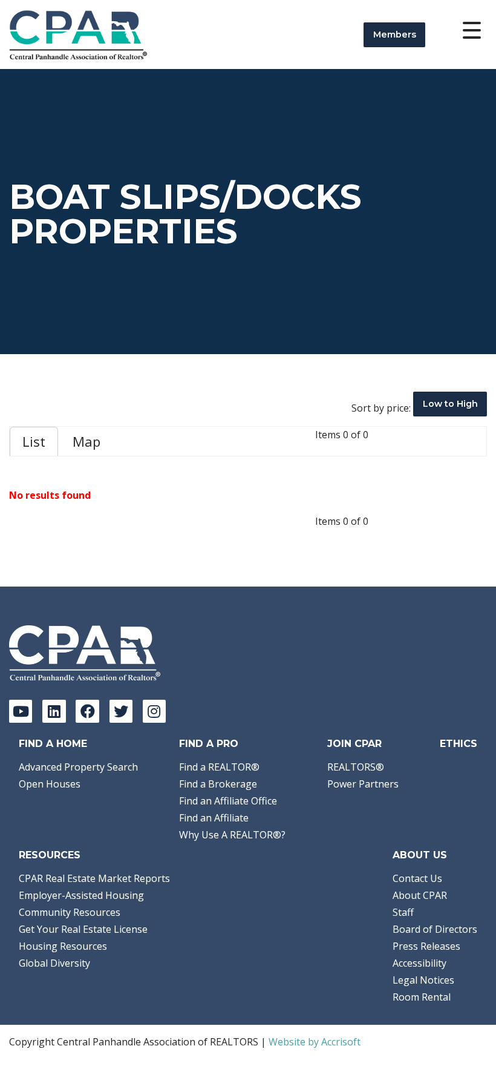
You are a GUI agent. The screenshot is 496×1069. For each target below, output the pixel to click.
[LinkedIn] (53, 711)
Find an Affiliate (214, 817)
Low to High (450, 403)
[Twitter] (120, 711)
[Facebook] (87, 711)
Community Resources (69, 912)
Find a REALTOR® (219, 767)
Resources (49, 855)
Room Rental (422, 997)
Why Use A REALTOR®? (232, 834)
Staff (403, 912)
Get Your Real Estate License (83, 929)
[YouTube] (20, 711)
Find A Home (53, 743)
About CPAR (420, 895)
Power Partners (363, 784)
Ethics (458, 743)
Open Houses (49, 784)
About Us (420, 855)
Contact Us (417, 878)
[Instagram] (154, 711)
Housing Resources (63, 946)
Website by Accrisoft (315, 1041)
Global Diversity (54, 963)
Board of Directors (435, 929)
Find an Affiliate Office (228, 801)
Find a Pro (208, 743)
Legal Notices (423, 980)
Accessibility (419, 963)
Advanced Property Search (78, 767)
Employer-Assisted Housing (81, 895)
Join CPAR (354, 743)
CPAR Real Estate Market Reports (94, 878)
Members (394, 34)
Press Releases (426, 946)
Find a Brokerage (218, 784)
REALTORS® (355, 767)
